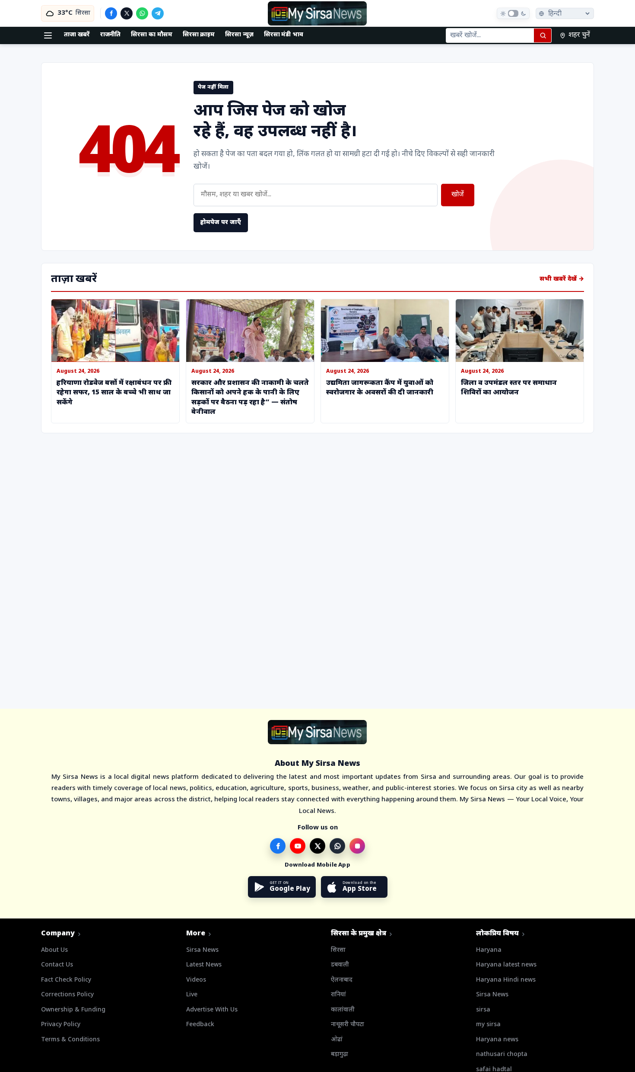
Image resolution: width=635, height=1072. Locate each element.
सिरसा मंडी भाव (283, 35)
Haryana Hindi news (506, 980)
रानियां (338, 995)
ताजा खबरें (77, 35)
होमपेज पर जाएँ (220, 222)
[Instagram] (357, 846)
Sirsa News (202, 950)
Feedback (200, 1025)
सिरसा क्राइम (199, 35)
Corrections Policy (67, 995)
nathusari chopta (501, 1054)
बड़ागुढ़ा (339, 1054)
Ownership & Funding (73, 1010)
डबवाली (340, 965)
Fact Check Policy (66, 980)
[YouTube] (297, 846)
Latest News (204, 965)
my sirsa (488, 1025)
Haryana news (497, 1040)
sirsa (483, 1010)
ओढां (337, 1040)
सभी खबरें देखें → (562, 279)
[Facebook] (111, 13)
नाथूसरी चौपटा (347, 1025)
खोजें (457, 194)
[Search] (542, 35)
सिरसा (338, 950)
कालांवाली (343, 1010)
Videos (196, 980)
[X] (127, 13)
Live (191, 995)
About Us (54, 950)
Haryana (489, 950)
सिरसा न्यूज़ (239, 35)
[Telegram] (158, 13)
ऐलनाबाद (341, 980)
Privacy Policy (60, 1025)
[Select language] (565, 13)
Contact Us (57, 965)
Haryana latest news (506, 965)
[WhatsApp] (142, 13)
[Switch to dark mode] (513, 13)
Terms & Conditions (70, 1040)
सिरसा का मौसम (151, 35)
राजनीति (110, 35)
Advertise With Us (212, 1010)
